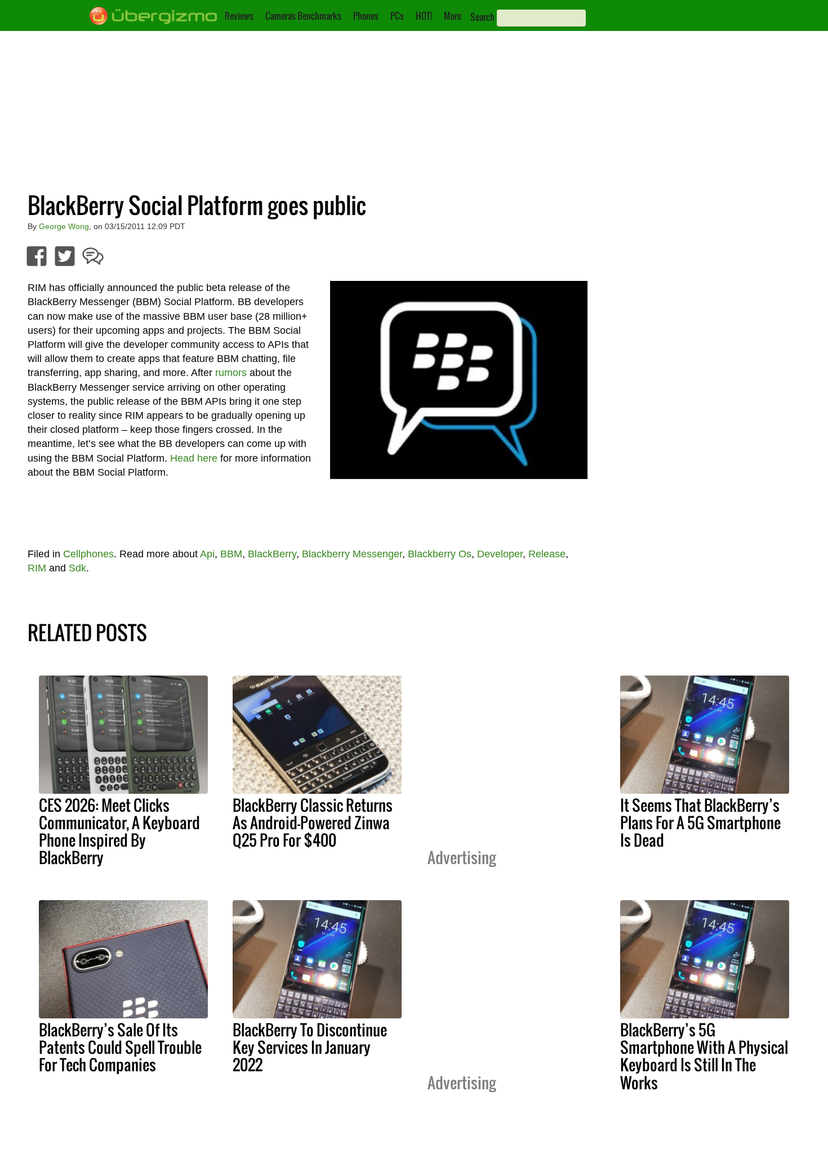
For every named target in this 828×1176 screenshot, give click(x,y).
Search (482, 17)
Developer (500, 554)
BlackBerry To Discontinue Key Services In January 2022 (310, 1047)
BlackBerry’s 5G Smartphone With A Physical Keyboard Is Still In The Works (704, 1055)
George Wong (64, 226)
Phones (366, 16)
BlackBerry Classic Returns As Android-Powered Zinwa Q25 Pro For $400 (313, 822)
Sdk (77, 568)
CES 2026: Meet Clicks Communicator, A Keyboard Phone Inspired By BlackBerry (119, 831)
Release (547, 554)
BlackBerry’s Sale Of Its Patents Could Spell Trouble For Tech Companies (120, 1047)
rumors (231, 372)
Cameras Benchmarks (303, 16)
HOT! (424, 16)
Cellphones (88, 554)
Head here (193, 458)
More (452, 16)
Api (207, 554)
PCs (397, 16)
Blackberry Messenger (352, 554)
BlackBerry (272, 554)
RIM (37, 568)
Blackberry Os (439, 554)
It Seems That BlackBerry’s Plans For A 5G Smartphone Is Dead (700, 822)
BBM (231, 554)
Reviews (239, 16)
